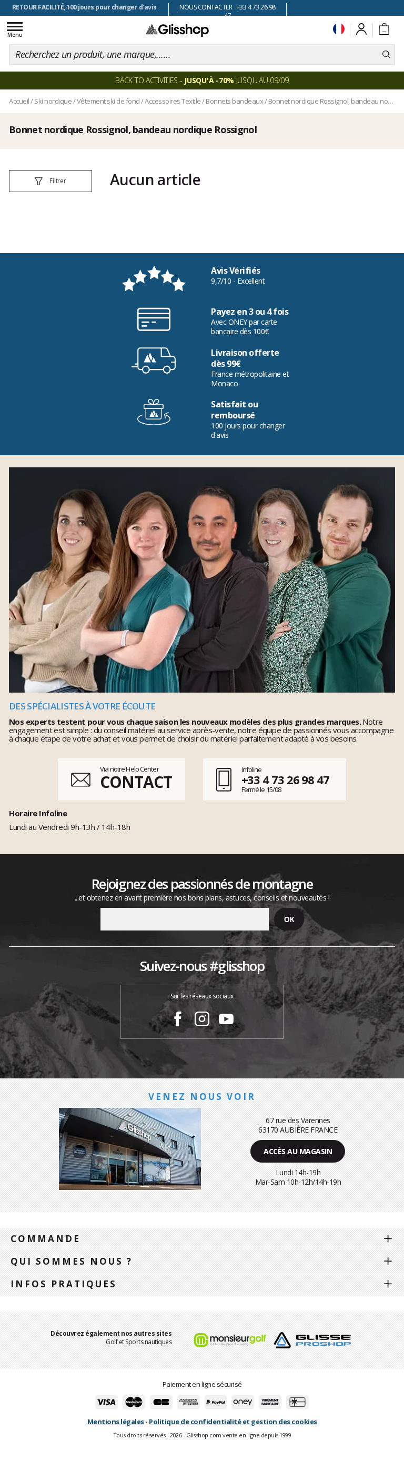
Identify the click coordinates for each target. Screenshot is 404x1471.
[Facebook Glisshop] (177, 1020)
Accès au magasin (298, 1151)
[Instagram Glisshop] (202, 1020)
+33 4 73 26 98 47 (285, 779)
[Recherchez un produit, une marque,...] (386, 54)
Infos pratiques (64, 1284)
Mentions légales (115, 1421)
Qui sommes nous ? (72, 1261)
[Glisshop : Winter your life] (177, 30)
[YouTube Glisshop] (226, 1020)
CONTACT (135, 782)
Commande (45, 1239)
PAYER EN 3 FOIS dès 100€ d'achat (84, 7)
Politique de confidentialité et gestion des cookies (233, 1421)
